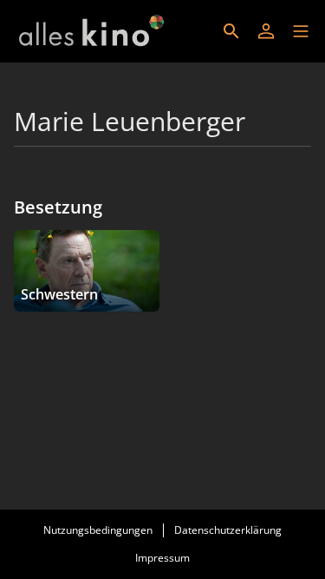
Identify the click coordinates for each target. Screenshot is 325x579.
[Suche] (231, 31)
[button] (300, 31)
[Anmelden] (266, 31)
